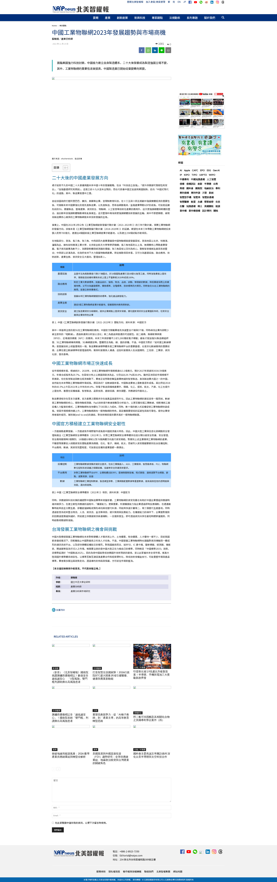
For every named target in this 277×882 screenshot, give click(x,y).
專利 (218, 188)
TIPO (194, 174)
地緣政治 (209, 188)
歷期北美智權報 (135, 1)
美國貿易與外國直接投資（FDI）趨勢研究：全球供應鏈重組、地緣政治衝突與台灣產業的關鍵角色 (111, 758)
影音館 (55, 668)
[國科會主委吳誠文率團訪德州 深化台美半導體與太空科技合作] (152, 738)
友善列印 (60, 609)
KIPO (187, 174)
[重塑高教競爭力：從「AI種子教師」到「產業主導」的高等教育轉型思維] (111, 699)
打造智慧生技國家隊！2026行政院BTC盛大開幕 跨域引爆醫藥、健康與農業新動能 (111, 675)
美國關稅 (209, 206)
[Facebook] (142, 50)
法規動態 (174, 18)
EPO (202, 170)
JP (184, 1)
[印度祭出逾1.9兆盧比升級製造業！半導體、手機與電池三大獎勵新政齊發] (152, 656)
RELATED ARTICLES (66, 636)
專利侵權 (184, 192)
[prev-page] (54, 769)
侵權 (182, 183)
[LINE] (161, 50)
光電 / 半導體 (139, 667)
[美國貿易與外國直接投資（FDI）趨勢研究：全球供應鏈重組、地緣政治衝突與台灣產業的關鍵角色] (111, 738)
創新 (200, 183)
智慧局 (196, 197)
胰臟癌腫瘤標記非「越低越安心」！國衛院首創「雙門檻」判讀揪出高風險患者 (70, 717)
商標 (182, 188)
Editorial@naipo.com (131, 855)
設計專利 (207, 210)
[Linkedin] (155, 50)
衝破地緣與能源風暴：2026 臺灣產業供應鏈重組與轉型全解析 (70, 755)
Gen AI (216, 170)
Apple (187, 170)
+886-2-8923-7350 (129, 851)
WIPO (212, 174)
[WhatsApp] (148, 50)
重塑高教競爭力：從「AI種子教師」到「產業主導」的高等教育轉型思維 (111, 717)
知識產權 (191, 206)
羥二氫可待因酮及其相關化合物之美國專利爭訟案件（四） (151, 718)
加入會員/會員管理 (155, 1)
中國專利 (184, 179)
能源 (218, 206)
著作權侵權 (194, 210)
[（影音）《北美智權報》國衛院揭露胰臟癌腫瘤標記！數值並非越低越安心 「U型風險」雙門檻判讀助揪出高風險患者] (71, 657)
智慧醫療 (184, 201)
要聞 (95, 18)
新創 (211, 192)
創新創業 (122, 18)
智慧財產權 (208, 197)
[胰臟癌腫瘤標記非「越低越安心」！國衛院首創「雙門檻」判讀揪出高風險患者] (71, 699)
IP (181, 174)
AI (181, 170)
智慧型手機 (185, 197)
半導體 (207, 183)
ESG (209, 170)
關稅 (216, 210)
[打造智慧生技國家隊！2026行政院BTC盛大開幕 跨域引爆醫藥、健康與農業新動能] (111, 657)
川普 (204, 192)
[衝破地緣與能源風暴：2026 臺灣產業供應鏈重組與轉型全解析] (71, 738)
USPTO (203, 174)
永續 (200, 201)
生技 (218, 201)
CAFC (195, 170)
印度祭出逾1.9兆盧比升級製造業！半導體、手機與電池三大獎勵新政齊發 (151, 674)
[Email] (168, 50)
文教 (95, 710)
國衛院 (198, 188)
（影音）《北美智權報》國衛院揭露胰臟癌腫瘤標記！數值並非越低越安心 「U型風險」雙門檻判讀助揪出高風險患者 (70, 677)
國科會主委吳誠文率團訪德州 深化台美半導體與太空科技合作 (151, 755)
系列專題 (192, 18)
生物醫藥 (97, 668)
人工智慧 (211, 179)
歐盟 (193, 201)
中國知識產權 (198, 179)
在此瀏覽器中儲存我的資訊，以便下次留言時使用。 (81, 822)
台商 (215, 183)
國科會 (189, 188)
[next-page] (58, 769)
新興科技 (139, 18)
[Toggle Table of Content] (64, 167)
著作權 (183, 210)
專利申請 (195, 192)
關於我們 (209, 18)
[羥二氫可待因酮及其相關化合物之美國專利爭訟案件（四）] (152, 700)
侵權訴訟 (138, 712)
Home (54, 25)
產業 (107, 18)
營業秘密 (209, 201)
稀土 (200, 206)
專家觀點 (157, 18)
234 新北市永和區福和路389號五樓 (138, 859)
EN (179, 1)
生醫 (182, 206)
